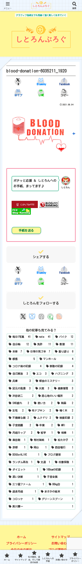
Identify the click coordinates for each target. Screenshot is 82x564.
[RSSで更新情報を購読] (59, 316)
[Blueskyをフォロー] (32, 316)
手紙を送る (26, 230)
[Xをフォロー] (23, 316)
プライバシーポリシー (21, 543)
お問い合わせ (60, 543)
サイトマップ (60, 537)
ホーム (21, 537)
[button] (64, 92)
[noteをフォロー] (41, 316)
